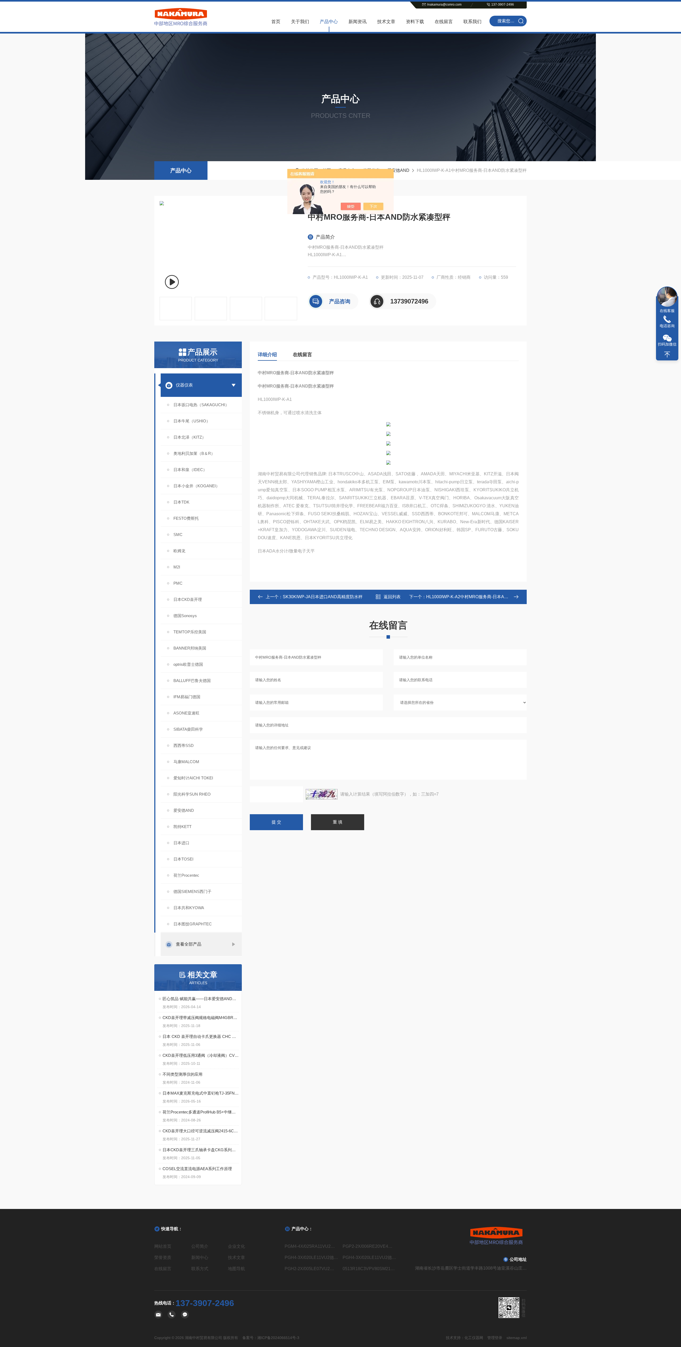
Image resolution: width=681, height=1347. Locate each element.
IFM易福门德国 (186, 697)
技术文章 (386, 21)
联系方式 (199, 1268)
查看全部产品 (188, 944)
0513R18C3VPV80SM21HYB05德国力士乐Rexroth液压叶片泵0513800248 (369, 1268)
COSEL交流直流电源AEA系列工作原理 (197, 1168)
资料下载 (415, 21)
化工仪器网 (473, 1338)
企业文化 (236, 1246)
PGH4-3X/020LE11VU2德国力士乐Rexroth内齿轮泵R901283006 (369, 1257)
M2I (176, 567)
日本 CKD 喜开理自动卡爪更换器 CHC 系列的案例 (201, 1036)
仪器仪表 (184, 385)
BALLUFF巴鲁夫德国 (192, 680)
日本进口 (181, 843)
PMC (177, 583)
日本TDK (181, 502)
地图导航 (236, 1268)
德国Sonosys (185, 615)
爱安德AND (398, 170)
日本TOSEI (183, 859)
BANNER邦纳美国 (189, 648)
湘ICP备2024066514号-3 (278, 1338)
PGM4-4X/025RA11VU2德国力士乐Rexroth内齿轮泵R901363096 (311, 1246)
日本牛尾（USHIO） (191, 421)
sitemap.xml (516, 1338)
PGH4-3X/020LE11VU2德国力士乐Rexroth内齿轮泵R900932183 (311, 1257)
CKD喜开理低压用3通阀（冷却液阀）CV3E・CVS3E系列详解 (201, 1055)
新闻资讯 (357, 21)
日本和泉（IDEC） (190, 469)
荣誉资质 (162, 1257)
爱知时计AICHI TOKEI (193, 778)
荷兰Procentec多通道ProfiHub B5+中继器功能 (201, 1112)
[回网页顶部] (667, 354)
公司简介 (199, 1246)
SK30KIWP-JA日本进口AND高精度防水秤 (323, 596)
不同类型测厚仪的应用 (182, 1074)
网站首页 (162, 1246)
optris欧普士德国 (188, 664)
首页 (275, 21)
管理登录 (494, 1338)
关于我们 (300, 21)
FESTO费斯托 (186, 518)
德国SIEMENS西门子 (192, 891)
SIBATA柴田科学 (188, 729)
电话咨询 (667, 326)
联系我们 (472, 21)
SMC (177, 534)
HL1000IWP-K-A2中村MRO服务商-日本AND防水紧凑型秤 (481, 596)
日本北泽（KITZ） (189, 437)
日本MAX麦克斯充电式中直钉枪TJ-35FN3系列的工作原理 (201, 1093)
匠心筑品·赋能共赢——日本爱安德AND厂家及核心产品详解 (201, 998)
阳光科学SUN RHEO (192, 794)
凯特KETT (182, 826)
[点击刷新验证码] (322, 794)
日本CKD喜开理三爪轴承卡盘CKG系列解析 (201, 1150)
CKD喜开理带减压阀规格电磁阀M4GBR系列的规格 (201, 1017)
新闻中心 (199, 1257)
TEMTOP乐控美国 (189, 632)
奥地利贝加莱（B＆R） (194, 453)
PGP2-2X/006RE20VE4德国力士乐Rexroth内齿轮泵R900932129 (369, 1246)
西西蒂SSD (183, 745)
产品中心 (329, 21)
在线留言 (444, 21)
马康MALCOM (186, 761)
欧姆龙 (179, 550)
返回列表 (392, 596)
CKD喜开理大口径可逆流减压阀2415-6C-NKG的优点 (201, 1131)
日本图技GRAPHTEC (192, 924)
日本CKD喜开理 (187, 599)
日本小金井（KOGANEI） (196, 486)
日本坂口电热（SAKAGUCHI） (201, 404)
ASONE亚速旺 (186, 713)
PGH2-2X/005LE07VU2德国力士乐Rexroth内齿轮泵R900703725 (311, 1268)
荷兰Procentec (186, 875)
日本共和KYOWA (188, 907)
